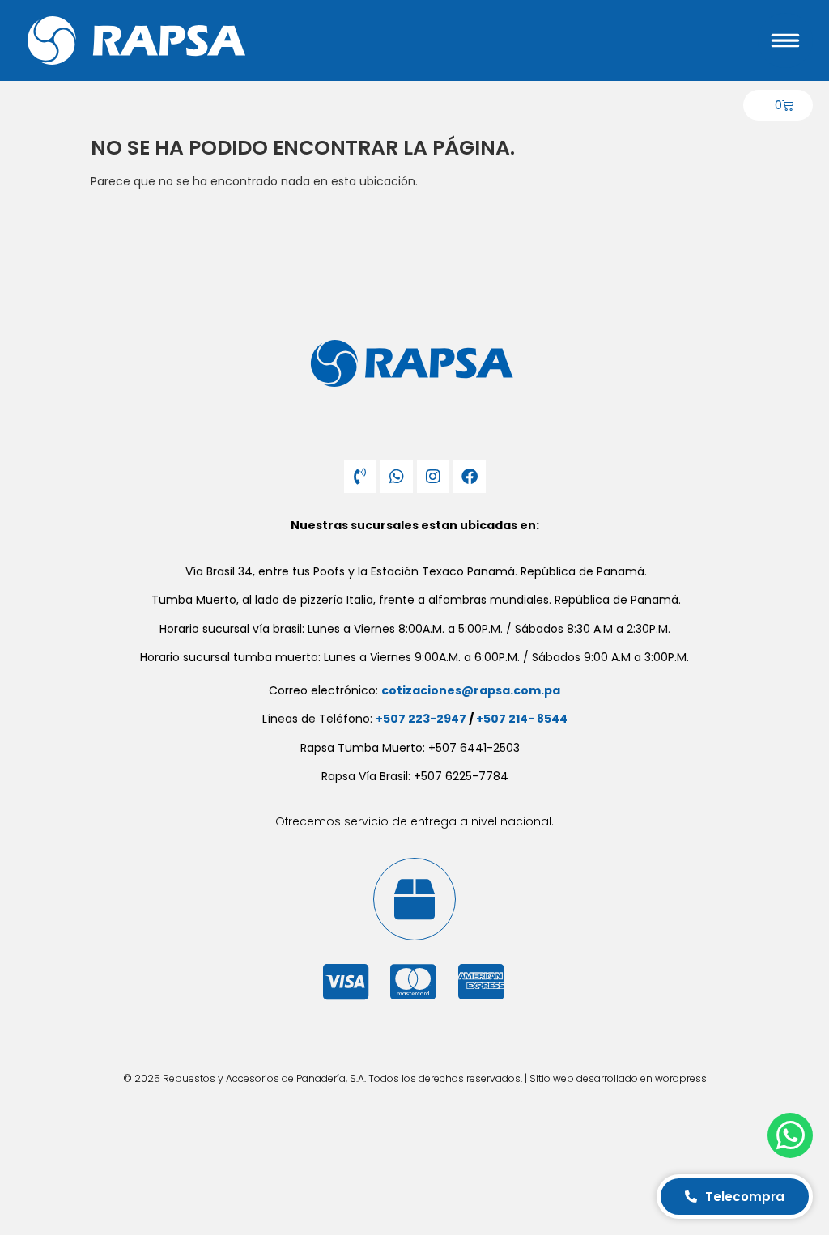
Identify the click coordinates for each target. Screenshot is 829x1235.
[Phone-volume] (360, 476)
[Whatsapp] (396, 476)
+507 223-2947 (421, 719)
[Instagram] (433, 476)
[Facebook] (469, 476)
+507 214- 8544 (522, 719)
